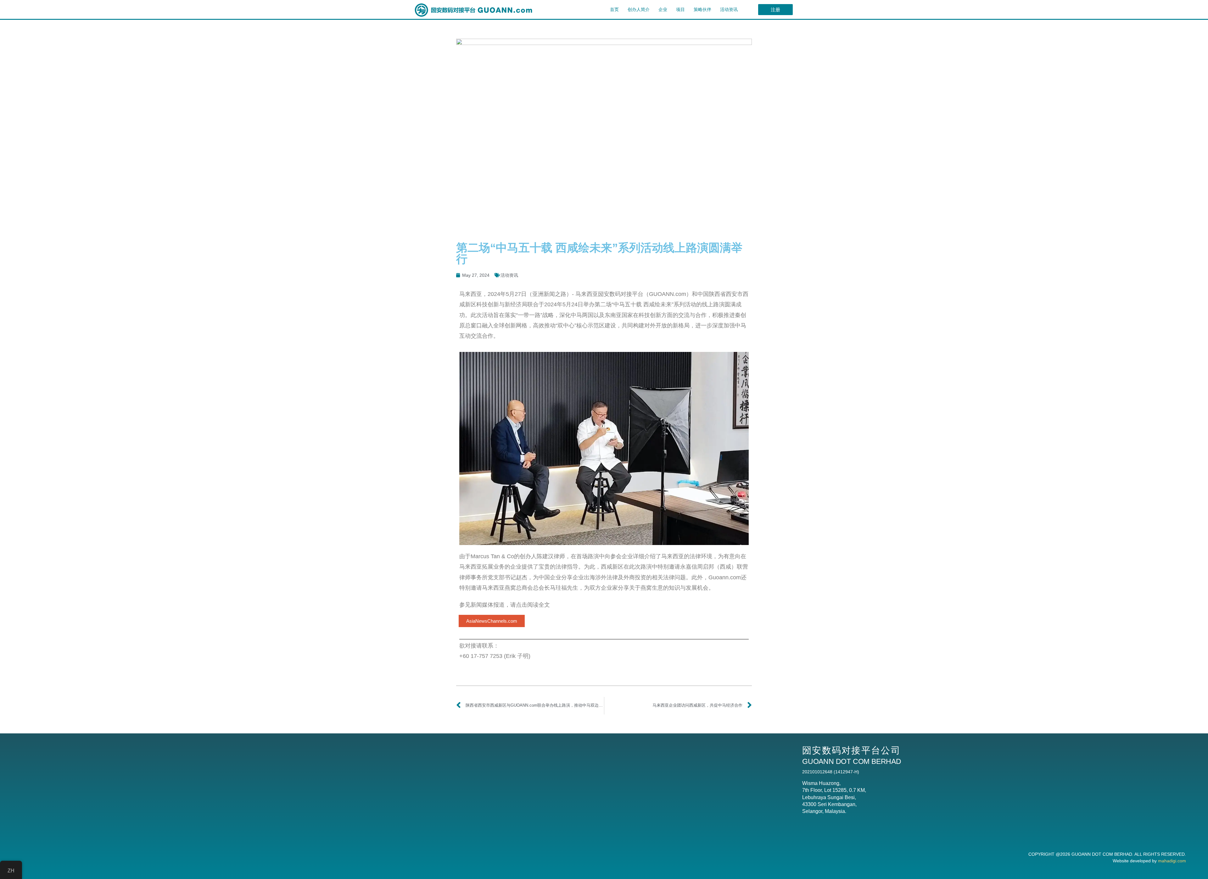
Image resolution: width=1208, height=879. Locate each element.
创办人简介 (639, 9)
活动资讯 (729, 9)
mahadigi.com (1172, 860)
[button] (492, 621)
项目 (680, 9)
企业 (662, 9)
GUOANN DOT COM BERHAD (1101, 854)
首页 (614, 9)
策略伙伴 (702, 9)
